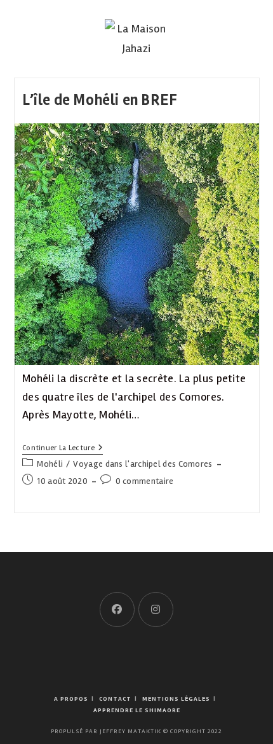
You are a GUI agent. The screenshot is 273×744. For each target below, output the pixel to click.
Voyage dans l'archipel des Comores (142, 463)
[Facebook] (117, 609)
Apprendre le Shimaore (136, 710)
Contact (115, 699)
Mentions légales (176, 699)
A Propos (71, 699)
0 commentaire (145, 481)
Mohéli (50, 463)
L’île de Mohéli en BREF (100, 100)
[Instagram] (155, 609)
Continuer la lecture (62, 449)
